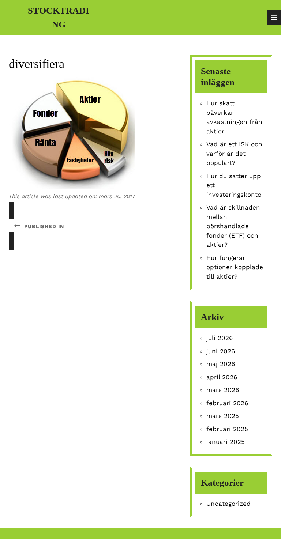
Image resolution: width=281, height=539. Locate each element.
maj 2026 (220, 364)
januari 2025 (225, 441)
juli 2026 (219, 338)
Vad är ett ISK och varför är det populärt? (234, 153)
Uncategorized (228, 503)
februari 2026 (227, 403)
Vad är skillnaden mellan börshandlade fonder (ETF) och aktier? (233, 226)
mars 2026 (222, 389)
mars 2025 (222, 415)
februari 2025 (227, 429)
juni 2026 (220, 351)
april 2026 (221, 377)
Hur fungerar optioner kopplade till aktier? (234, 267)
